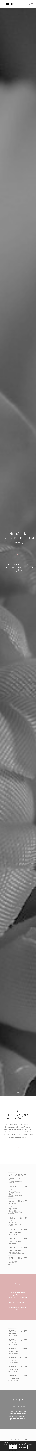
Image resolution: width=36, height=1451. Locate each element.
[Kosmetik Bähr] (15, 4)
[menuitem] (28, 4)
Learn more (22, 1447)
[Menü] (32, 4)
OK (13, 1447)
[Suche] (28, 4)
